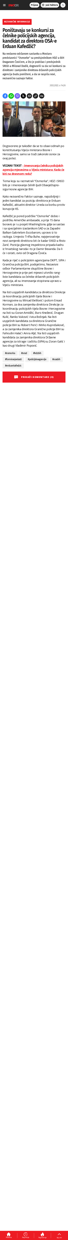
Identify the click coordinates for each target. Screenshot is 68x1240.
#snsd (24, 353)
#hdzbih (37, 353)
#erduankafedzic (13, 365)
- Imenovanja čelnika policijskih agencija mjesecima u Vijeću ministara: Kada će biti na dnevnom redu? (33, 170)
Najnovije (25, 1237)
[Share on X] (23, 96)
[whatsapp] (11, 96)
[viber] (17, 96)
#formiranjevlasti (13, 359)
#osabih (56, 359)
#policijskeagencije (37, 359)
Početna (9, 1237)
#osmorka (10, 353)
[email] (29, 96)
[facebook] (5, 96)
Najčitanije (42, 1237)
